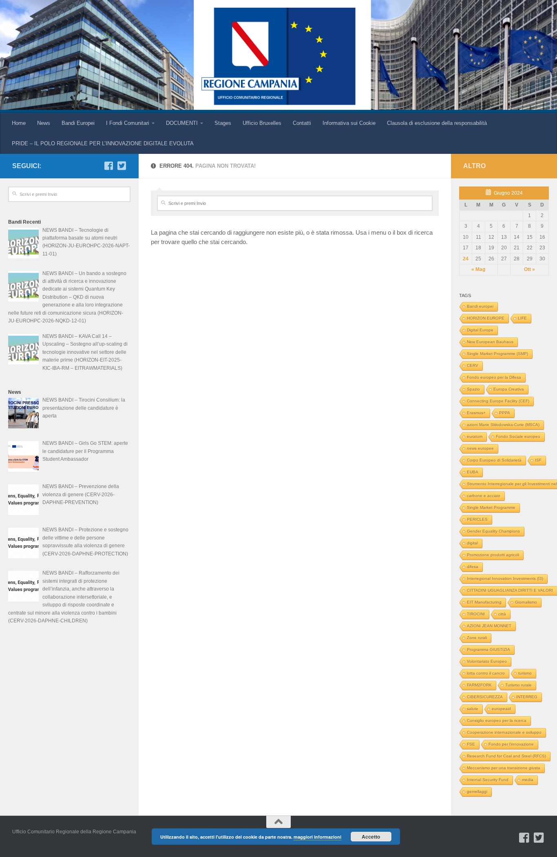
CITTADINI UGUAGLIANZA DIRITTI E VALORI (510, 590)
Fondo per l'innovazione (511, 744)
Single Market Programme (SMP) (497, 353)
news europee (480, 448)
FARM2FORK (479, 685)
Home (19, 123)
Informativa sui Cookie (349, 123)
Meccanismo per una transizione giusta (503, 768)
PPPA (504, 413)
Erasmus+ (476, 413)
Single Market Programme (491, 507)
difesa (472, 566)
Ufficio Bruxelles (262, 123)
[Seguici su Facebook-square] (108, 166)
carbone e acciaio (483, 495)
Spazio (473, 389)
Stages (222, 123)
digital (472, 543)
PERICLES (477, 519)
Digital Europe (480, 330)
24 (466, 259)
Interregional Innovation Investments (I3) (505, 578)
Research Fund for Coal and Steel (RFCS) (506, 756)
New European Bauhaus (490, 342)
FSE (471, 744)
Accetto (371, 836)
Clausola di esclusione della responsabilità (437, 123)
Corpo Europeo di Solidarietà (494, 460)
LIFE (522, 318)
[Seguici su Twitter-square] (121, 166)
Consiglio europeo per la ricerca (496, 720)
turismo (525, 673)
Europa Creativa (508, 389)
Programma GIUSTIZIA (488, 649)
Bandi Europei (78, 123)
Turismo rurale (518, 685)
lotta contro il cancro (486, 673)
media (527, 779)
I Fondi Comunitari (127, 123)
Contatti (302, 123)
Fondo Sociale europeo (518, 436)
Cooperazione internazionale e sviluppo (504, 732)
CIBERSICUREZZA (485, 697)
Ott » (529, 269)
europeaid (501, 708)
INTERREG (526, 697)
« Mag (478, 269)
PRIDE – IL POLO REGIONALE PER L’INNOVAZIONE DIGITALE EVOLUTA (103, 143)
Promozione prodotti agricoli (493, 555)
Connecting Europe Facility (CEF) (498, 401)
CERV (472, 365)
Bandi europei (480, 306)
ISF (538, 460)
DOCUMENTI (182, 123)
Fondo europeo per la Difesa (494, 377)
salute (472, 708)
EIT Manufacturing (484, 602)
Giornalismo (526, 602)
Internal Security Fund (487, 779)
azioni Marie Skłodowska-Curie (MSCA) (503, 424)
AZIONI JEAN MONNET (489, 626)
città (502, 614)
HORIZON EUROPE (485, 318)
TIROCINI (476, 614)
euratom (474, 436)
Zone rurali (477, 637)
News (43, 123)
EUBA (472, 472)
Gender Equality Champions (493, 531)
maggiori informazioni (317, 837)
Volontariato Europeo (487, 661)
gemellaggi (477, 791)
